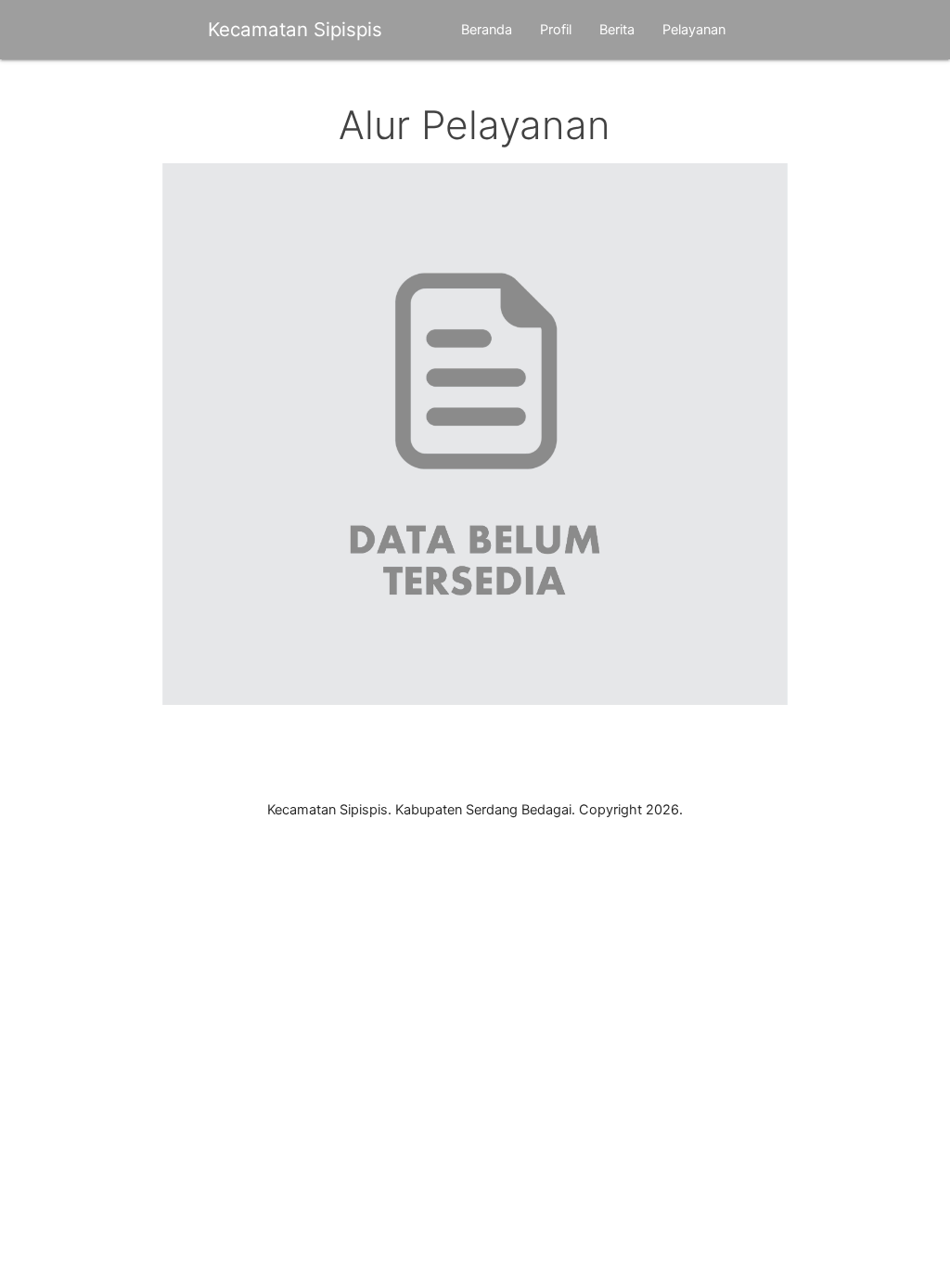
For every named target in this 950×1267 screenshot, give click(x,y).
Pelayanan (693, 29)
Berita (617, 29)
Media (250, 89)
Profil (555, 29)
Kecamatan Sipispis (295, 29)
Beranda (486, 29)
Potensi (180, 89)
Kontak (318, 89)
